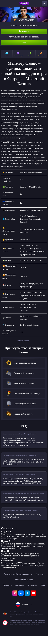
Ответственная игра (24, 580)
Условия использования (13, 585)
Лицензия (32, 585)
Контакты (40, 574)
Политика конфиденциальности (18, 574)
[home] (24, 3)
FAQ (43, 585)
